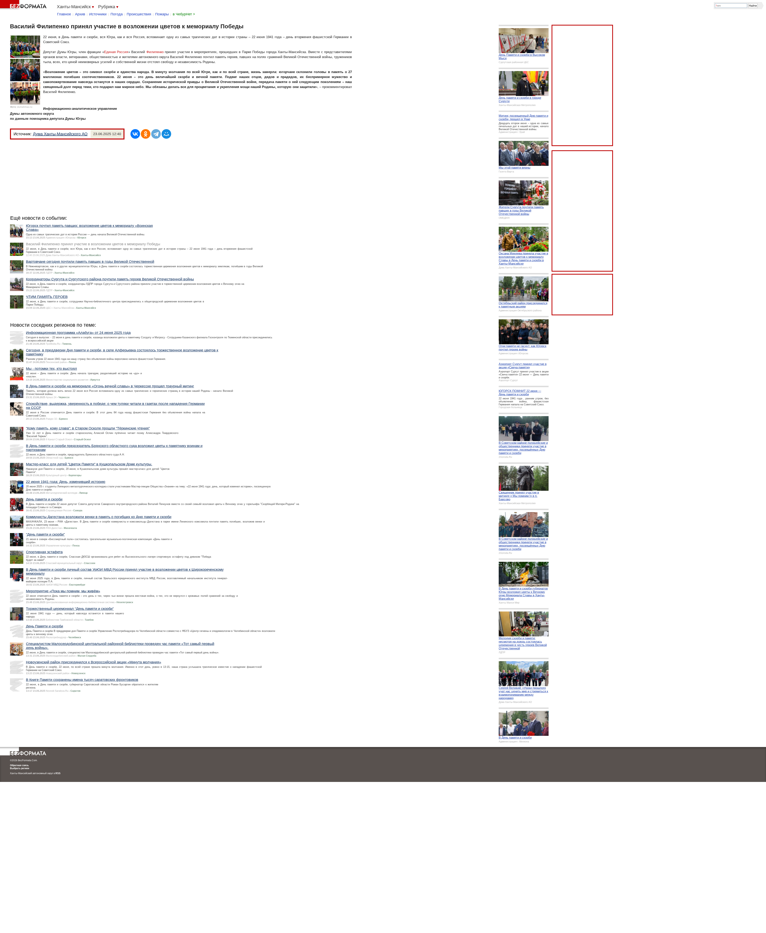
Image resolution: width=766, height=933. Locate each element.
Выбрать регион (19, 768)
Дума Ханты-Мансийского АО (60, 134)
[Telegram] (156, 134)
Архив (80, 14)
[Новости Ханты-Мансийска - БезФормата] (24, 5)
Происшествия (139, 14)
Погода (117, 14)
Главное (64, 14)
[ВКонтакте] (135, 134)
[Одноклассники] (145, 134)
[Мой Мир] (166, 134)
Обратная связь (19, 765)
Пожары (162, 14)
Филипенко (155, 52)
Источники (98, 14)
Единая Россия (116, 52)
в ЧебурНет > (184, 14)
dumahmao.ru (24, 107)
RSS (57, 773)
